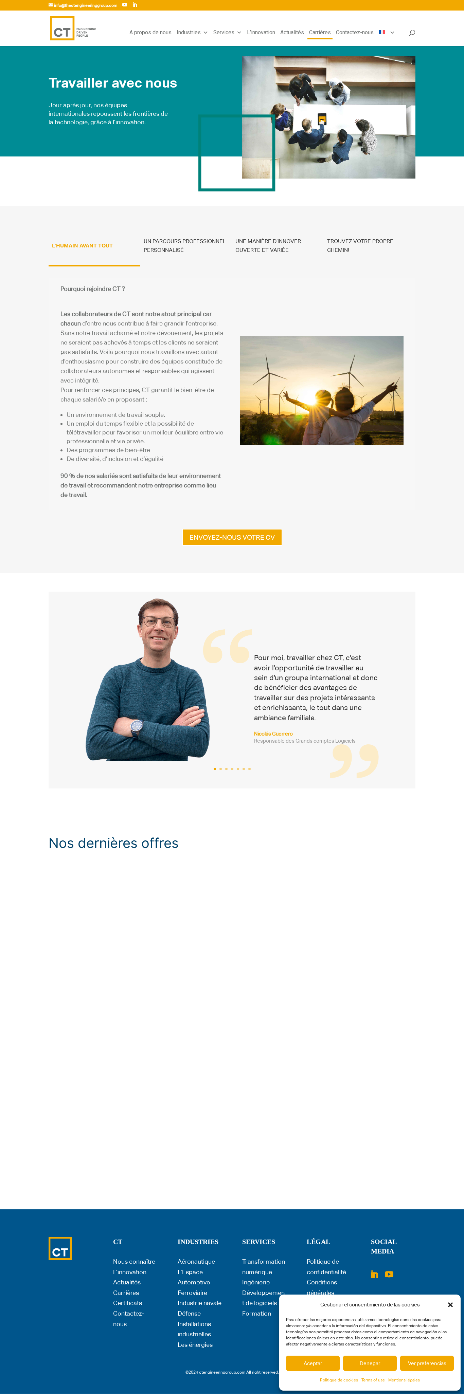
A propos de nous (150, 32)
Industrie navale (199, 1302)
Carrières (320, 32)
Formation (256, 1313)
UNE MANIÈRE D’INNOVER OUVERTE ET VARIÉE (268, 245)
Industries (189, 32)
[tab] (94, 250)
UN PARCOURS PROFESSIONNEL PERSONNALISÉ (185, 245)
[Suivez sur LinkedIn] (374, 1274)
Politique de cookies (339, 1380)
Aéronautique (196, 1261)
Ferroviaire (192, 1292)
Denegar (370, 1363)
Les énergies (195, 1344)
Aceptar (313, 1363)
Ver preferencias (427, 1363)
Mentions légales (404, 1380)
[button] (450, 1304)
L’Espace (190, 1272)
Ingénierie (256, 1282)
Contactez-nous (355, 32)
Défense (189, 1313)
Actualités (292, 32)
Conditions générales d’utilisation (322, 1292)
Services (223, 32)
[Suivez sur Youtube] (388, 1274)
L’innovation (261, 32)
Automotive (194, 1282)
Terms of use (373, 1380)
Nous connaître (134, 1261)
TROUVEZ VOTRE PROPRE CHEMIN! (360, 245)
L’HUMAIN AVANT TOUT (82, 245)
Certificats (127, 1302)
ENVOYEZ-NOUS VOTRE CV (232, 537)
